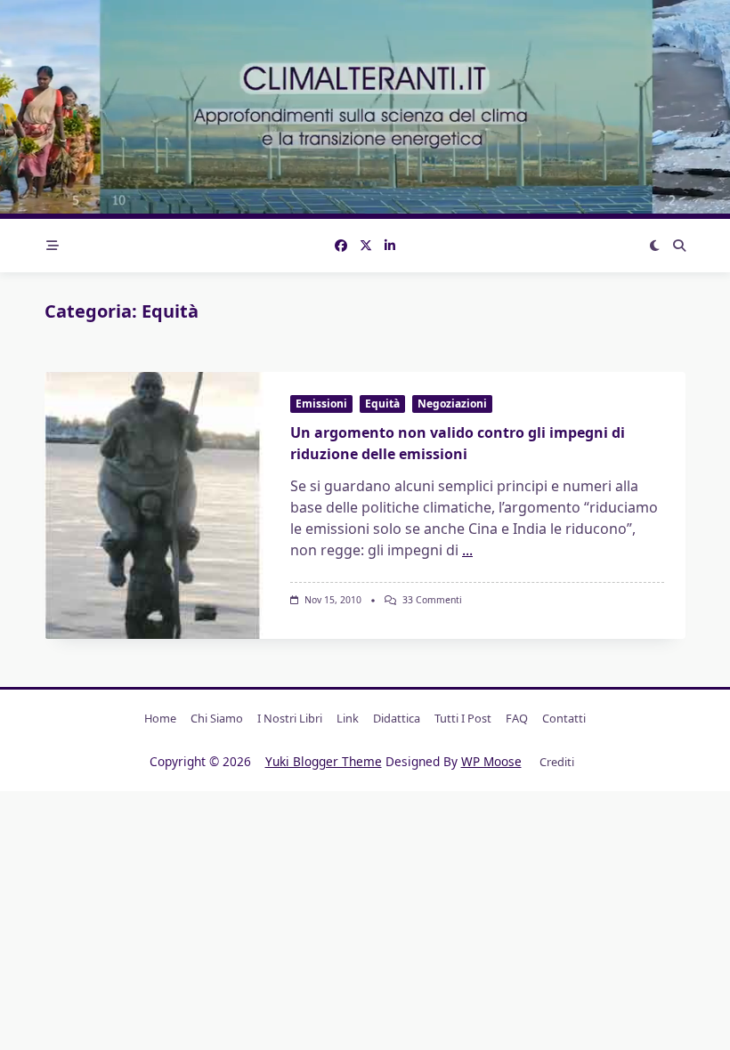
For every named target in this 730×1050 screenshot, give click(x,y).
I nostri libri (289, 718)
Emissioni (321, 403)
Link (348, 718)
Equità (382, 403)
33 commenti (432, 600)
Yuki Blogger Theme (323, 761)
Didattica (396, 718)
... (467, 550)
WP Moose (491, 761)
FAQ (517, 718)
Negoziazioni (452, 403)
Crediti (556, 761)
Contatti (564, 718)
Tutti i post (462, 718)
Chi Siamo (217, 718)
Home (160, 718)
